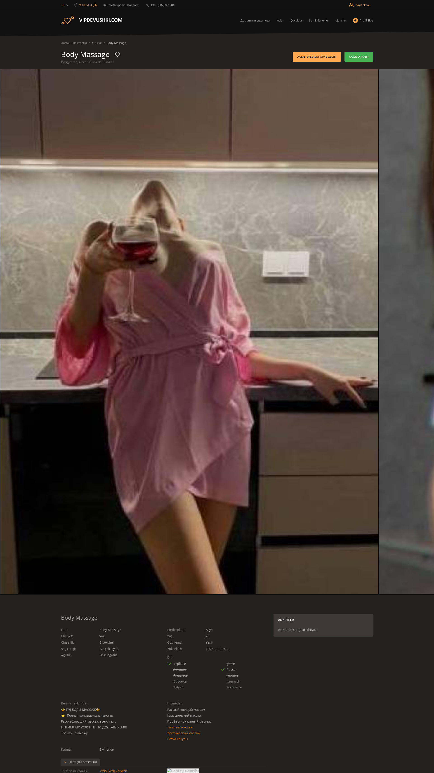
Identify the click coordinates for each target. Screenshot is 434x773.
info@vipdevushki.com (123, 5)
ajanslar (341, 20)
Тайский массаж (179, 727)
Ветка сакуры (177, 739)
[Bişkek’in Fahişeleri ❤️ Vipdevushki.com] (95, 20)
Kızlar (280, 20)
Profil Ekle (366, 20)
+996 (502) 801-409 (162, 5)
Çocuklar (296, 20)
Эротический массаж (183, 733)
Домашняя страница (255, 20)
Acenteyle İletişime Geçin (316, 57)
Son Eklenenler (319, 20)
